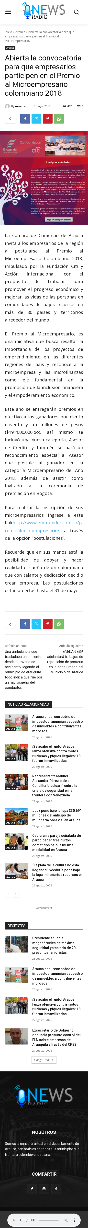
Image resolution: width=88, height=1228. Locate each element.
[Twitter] (36, 119)
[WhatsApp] (59, 119)
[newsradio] (8, 106)
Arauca (20, 32)
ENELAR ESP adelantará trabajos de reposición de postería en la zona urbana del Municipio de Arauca (65, 661)
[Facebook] (25, 119)
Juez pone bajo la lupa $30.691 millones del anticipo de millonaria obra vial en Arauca (57, 815)
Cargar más (42, 1060)
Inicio (8, 32)
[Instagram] (44, 1189)
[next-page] (16, 894)
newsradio (22, 106)
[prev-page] (8, 894)
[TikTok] (56, 1189)
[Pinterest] (48, 119)
